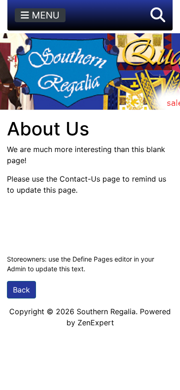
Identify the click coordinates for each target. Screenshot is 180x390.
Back (21, 289)
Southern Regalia (106, 311)
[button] (157, 15)
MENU (44, 15)
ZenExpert (96, 322)
